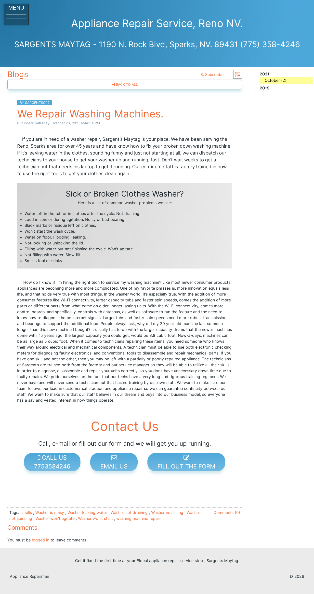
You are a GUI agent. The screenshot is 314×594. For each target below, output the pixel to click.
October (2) (276, 80)
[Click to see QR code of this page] (237, 74)
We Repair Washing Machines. (90, 113)
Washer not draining (129, 512)
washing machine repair (138, 518)
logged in (40, 539)
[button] (16, 14)
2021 (273, 77)
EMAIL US (114, 466)
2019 (265, 87)
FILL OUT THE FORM (186, 466)
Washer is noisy (49, 512)
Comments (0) (226, 512)
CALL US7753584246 (52, 462)
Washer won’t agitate (55, 518)
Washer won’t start (95, 518)
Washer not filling (167, 512)
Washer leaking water (87, 512)
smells (26, 512)
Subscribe (213, 74)
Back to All (126, 84)
